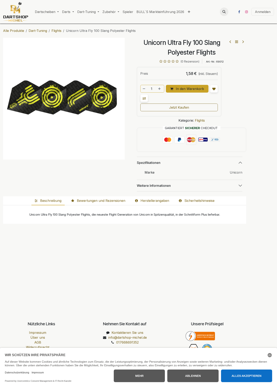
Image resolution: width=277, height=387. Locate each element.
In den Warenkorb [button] (189, 89)
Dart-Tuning (38, 31)
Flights (56, 31)
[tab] (48, 200)
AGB (37, 342)
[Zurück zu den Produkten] (236, 41)
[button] (224, 12)
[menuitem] (46, 12)
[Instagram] (246, 12)
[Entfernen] (144, 88)
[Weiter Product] (242, 42)
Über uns (37, 337)
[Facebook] (239, 12)
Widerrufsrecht (37, 347)
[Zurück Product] (230, 42)
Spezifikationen (148, 163)
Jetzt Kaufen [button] (179, 107)
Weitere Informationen (154, 186)
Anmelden (263, 12)
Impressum (37, 333)
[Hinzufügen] (160, 88)
